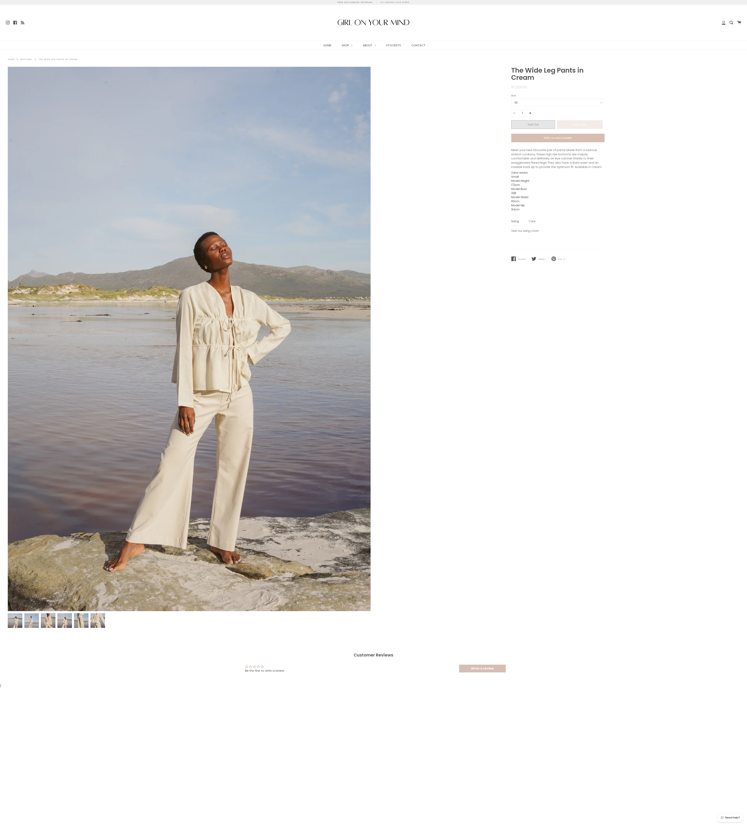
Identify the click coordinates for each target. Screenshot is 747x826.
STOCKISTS (393, 45)
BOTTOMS (26, 59)
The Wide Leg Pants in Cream (58, 59)
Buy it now (579, 124)
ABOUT (368, 45)
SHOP (346, 45)
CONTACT (418, 45)
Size (513, 95)
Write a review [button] (482, 668)
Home (11, 59)
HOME (327, 45)
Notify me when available (558, 137)
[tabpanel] (189, 339)
